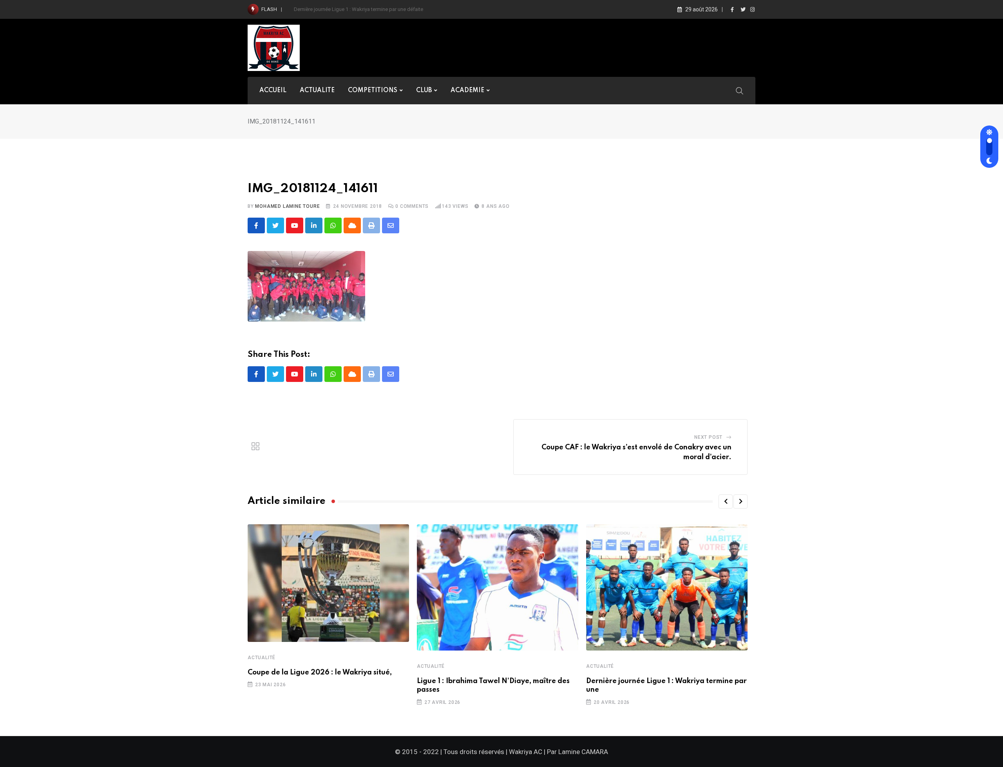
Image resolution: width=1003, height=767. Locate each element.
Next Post (708, 437)
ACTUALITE (317, 90)
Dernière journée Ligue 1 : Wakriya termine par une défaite (358, 9)
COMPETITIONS (372, 90)
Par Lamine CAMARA (577, 752)
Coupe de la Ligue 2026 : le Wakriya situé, (320, 672)
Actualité (261, 657)
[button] (726, 501)
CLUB (424, 90)
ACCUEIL (272, 90)
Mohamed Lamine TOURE (287, 206)
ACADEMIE (467, 90)
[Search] (740, 90)
